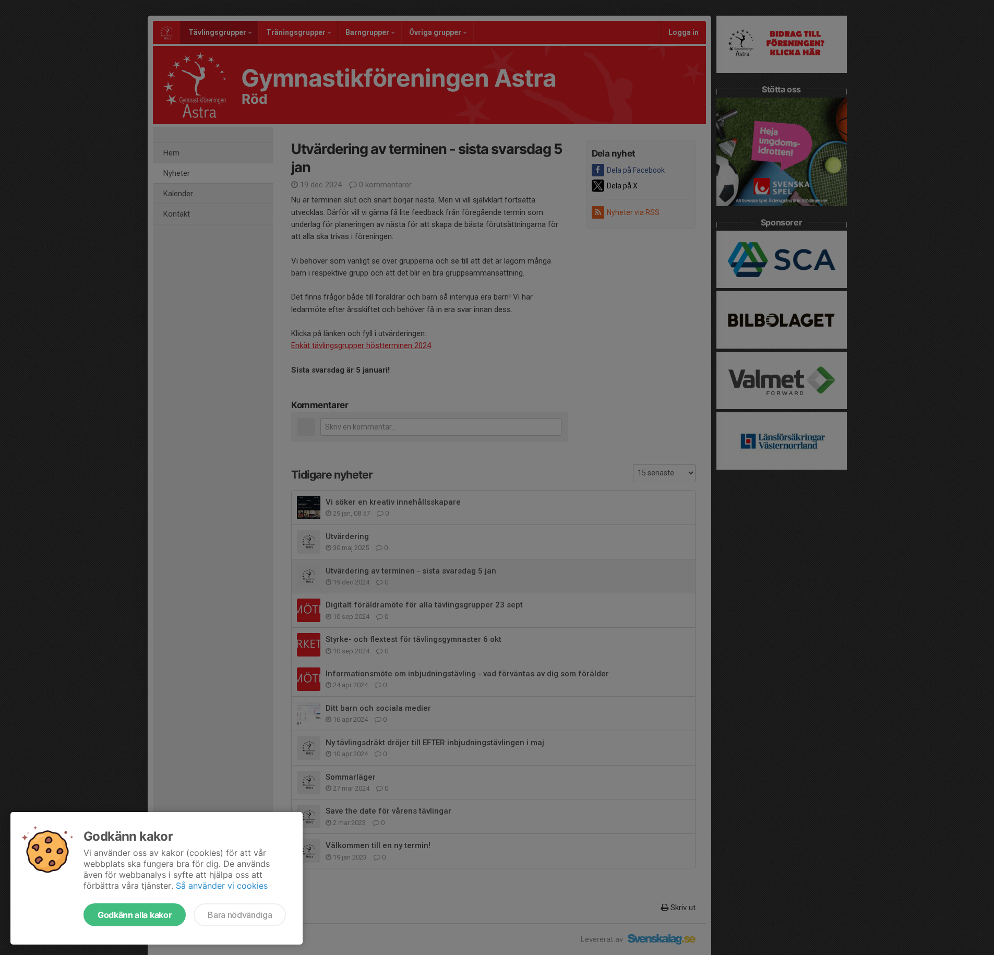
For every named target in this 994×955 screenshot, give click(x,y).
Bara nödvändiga (240, 915)
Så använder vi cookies (222, 885)
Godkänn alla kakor (135, 915)
